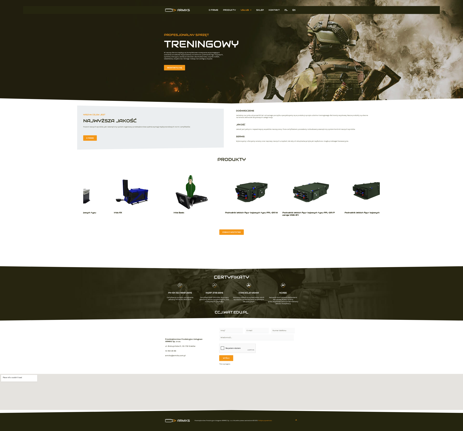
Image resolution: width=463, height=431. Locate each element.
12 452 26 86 (170, 351)
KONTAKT (274, 10)
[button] (174, 67)
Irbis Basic (159, 212)
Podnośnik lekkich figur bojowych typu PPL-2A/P (351, 212)
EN (293, 10)
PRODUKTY (229, 10)
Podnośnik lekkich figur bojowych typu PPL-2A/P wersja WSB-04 (288, 213)
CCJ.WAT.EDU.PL (231, 312)
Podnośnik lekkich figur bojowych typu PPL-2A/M (231, 212)
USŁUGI (245, 10)
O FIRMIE (213, 10)
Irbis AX (98, 212)
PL (286, 10)
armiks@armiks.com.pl (175, 355)
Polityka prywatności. (265, 420)
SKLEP (260, 10)
